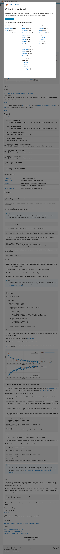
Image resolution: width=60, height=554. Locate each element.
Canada (7, 30)
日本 (40, 41)
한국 (40, 43)
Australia (41, 28)
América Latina (9, 28)
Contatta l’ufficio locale (30, 74)
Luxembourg (25, 46)
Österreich (24, 53)
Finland (24, 37)
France (24, 39)
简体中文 (43, 37)
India (40, 30)
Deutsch (26, 62)
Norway (24, 51)
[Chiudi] (54, 4)
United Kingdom (26, 69)
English (25, 64)
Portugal (24, 55)
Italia (23, 43)
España (24, 35)
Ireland (24, 41)
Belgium (24, 28)
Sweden (24, 58)
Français (26, 66)
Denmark (24, 30)
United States (8, 33)
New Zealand (42, 33)
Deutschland (25, 33)
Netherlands (25, 49)
